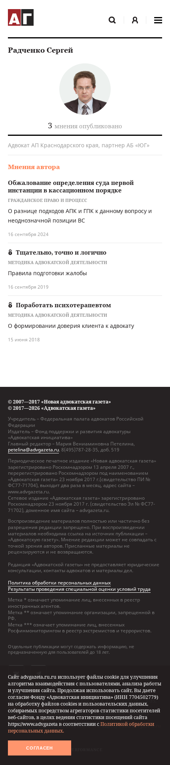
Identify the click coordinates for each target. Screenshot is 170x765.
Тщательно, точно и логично (61, 252)
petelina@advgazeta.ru (33, 449)
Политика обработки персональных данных (59, 582)
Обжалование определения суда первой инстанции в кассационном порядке (71, 186)
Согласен (39, 748)
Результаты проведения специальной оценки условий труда (79, 589)
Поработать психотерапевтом (63, 305)
